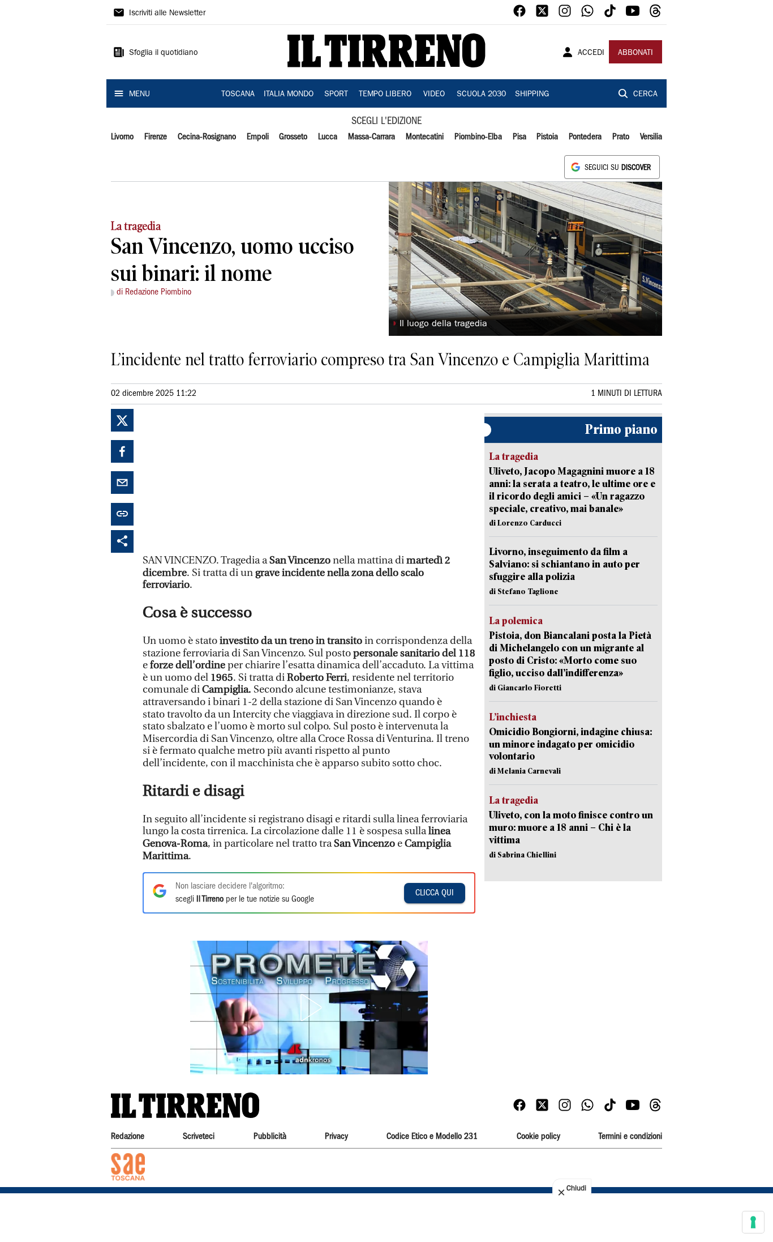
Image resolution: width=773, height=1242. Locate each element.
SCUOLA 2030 (481, 95)
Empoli (258, 137)
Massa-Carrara (371, 137)
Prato (620, 137)
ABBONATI (635, 53)
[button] (309, 1007)
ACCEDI (591, 53)
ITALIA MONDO (289, 95)
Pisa (519, 137)
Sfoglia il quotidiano (163, 53)
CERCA (645, 95)
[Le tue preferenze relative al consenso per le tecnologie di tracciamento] (753, 1222)
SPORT (336, 95)
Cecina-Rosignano (207, 137)
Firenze (155, 137)
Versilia (651, 137)
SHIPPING (532, 95)
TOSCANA (238, 95)
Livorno (122, 137)
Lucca (327, 137)
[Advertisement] (227, 479)
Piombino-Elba (478, 137)
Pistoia (547, 137)
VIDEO (434, 95)
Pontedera (585, 137)
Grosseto (293, 137)
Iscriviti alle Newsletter (167, 14)
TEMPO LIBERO (385, 95)
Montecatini (425, 137)
